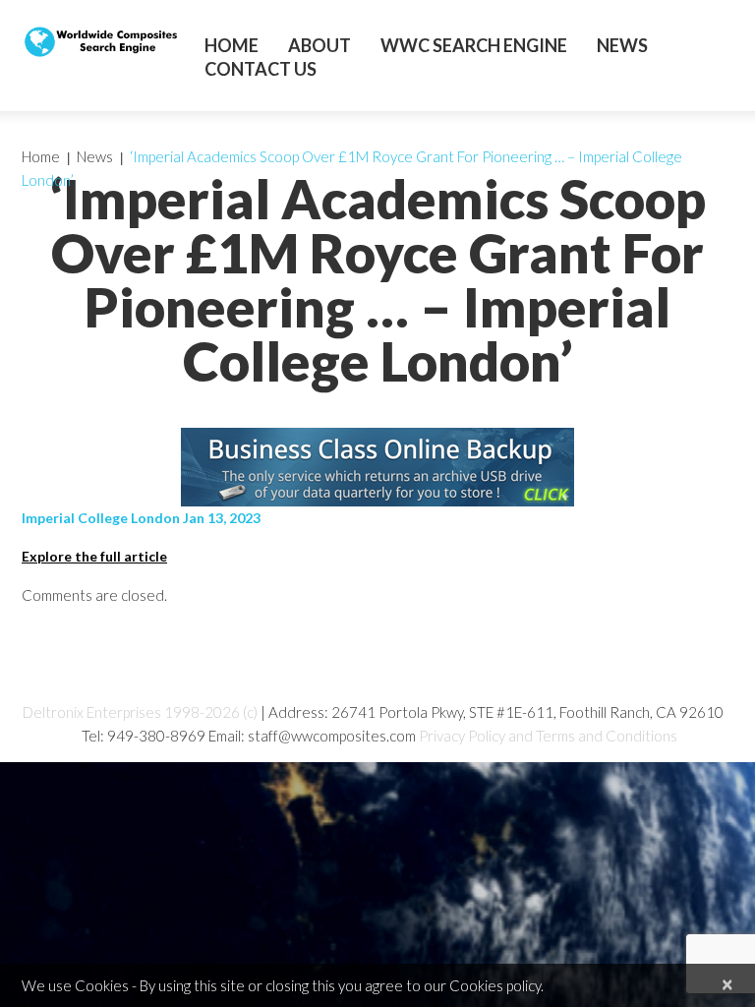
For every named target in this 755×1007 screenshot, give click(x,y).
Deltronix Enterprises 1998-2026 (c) (140, 712)
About (319, 45)
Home (231, 45)
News (622, 45)
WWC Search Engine (473, 45)
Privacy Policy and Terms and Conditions (548, 735)
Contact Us (260, 69)
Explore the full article (94, 556)
